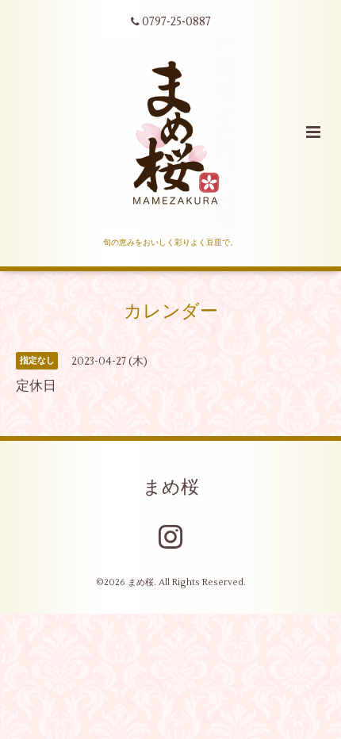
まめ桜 (171, 487)
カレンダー (171, 312)
